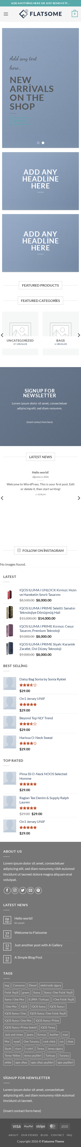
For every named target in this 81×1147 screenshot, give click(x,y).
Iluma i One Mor (14, 999)
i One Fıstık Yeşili (63, 999)
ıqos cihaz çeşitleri (42, 1062)
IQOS (24, 1006)
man (65, 1034)
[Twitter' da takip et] (22, 890)
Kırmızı (41, 1034)
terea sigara (55, 1048)
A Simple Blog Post (28, 957)
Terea (40, 1048)
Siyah (8, 1048)
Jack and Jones (14, 1034)
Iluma (36, 992)
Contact (57, 1135)
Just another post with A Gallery (38, 945)
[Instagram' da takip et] (15, 890)
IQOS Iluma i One (15, 1013)
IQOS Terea (48, 1027)
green (25, 992)
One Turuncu (31, 1041)
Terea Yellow (12, 1055)
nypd (17, 1041)
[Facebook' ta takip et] (7, 890)
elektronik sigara (50, 985)
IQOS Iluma (38, 1006)
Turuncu (64, 1055)
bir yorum (19, 922)
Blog (44, 1135)
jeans (30, 1034)
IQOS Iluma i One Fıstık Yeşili (48, 1013)
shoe (70, 1041)
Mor (7, 1041)
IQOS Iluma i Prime (47, 1020)
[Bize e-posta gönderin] (30, 890)
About (13, 1135)
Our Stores (29, 1135)
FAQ (69, 1135)
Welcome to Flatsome (30, 932)
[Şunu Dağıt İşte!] (40, 14)
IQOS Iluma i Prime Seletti (21, 1027)
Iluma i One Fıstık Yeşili (58, 992)
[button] (5, 14)
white (8, 1062)
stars (18, 1048)
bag (7, 985)
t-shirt (29, 1048)
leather (54, 1034)
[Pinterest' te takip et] (38, 890)
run (61, 1041)
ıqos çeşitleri (65, 1062)
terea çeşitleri (32, 1055)
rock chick (49, 1041)
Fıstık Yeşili (11, 992)
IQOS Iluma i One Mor (18, 1020)
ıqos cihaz (21, 1062)
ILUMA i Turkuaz (38, 999)
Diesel (33, 985)
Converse (19, 985)
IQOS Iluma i (57, 1006)
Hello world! (40, 472)
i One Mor (11, 1006)
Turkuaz (50, 1055)
